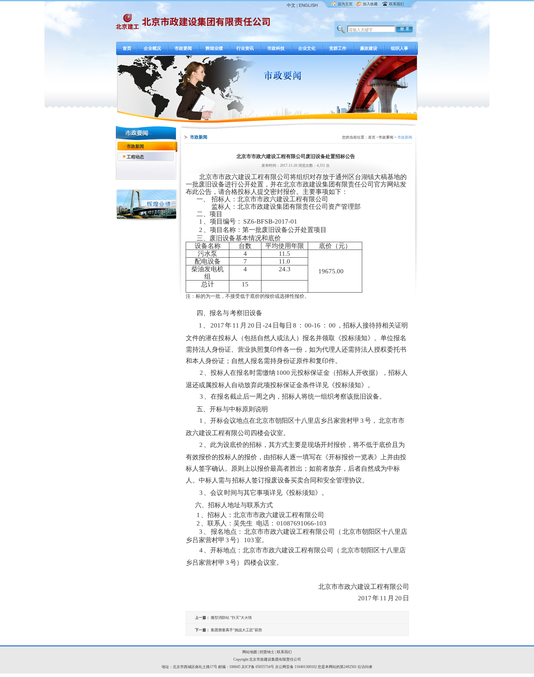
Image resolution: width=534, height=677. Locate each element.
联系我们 (396, 4)
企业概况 (152, 48)
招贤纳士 (267, 652)
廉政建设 (368, 48)
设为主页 (345, 4)
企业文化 (307, 48)
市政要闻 (183, 48)
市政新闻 (135, 146)
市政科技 (276, 48)
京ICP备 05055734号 (257, 667)
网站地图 (249, 652)
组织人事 (399, 48)
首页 (127, 48)
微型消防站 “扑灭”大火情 (231, 617)
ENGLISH (308, 5)
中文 (291, 5)
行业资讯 (245, 48)
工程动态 (135, 157)
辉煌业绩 (214, 48)
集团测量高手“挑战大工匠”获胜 (236, 630)
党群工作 (337, 48)
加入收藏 (370, 4)
